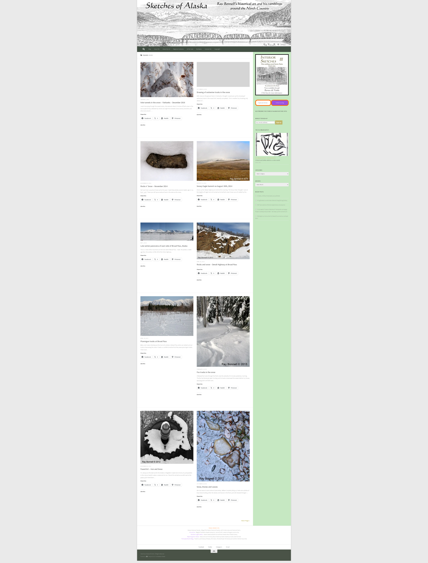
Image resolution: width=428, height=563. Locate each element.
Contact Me (208, 49)
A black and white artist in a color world (267, 160)
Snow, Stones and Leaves (207, 487)
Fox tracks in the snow (206, 372)
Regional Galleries (178, 49)
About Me (156, 49)
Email (227, 547)
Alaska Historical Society (194, 530)
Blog (149, 49)
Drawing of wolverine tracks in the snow (213, 92)
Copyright (217, 49)
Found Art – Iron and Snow (151, 469)
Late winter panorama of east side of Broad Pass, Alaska (163, 246)
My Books (199, 49)
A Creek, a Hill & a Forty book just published (268, 196)
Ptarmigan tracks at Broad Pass (153, 341)
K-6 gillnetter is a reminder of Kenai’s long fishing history (272, 200)
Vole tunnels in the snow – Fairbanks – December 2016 (162, 102)
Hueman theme (161, 556)
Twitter (210, 547)
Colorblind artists (260, 158)
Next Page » (245, 521)
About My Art (166, 49)
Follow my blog (280, 103)
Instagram (219, 547)
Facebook (201, 547)
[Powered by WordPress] (147, 556)
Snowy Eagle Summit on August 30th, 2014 (214, 186)
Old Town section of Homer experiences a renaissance (271, 205)
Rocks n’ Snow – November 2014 (153, 186)
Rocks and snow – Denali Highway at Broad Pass (217, 264)
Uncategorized (271, 158)
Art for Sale (190, 49)
